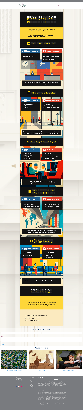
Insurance (31, 381)
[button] (38, 5)
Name (1, 330)
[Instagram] (21, 386)
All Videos (31, 386)
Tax (30, 382)
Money (30, 383)
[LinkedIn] (18, 386)
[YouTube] (19, 386)
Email (43, 330)
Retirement (31, 378)
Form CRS (41, 377)
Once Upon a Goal (41, 370)
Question (2, 336)
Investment (31, 379)
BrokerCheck (56, 379)
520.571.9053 (63, 0)
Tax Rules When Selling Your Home (14, 370)
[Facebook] (16, 386)
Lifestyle (31, 384)
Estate (30, 380)
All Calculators (32, 387)
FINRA (61, 392)
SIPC (63, 392)
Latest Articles (31, 385)
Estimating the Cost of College (68, 370)
